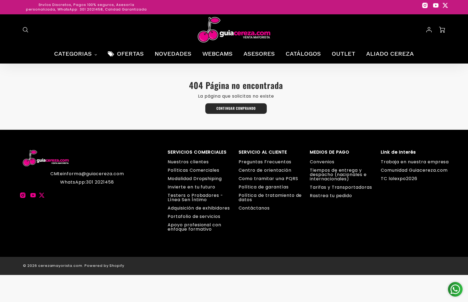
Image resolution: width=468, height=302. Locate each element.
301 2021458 (100, 182)
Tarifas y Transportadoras (341, 187)
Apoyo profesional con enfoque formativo (194, 227)
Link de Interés (398, 152)
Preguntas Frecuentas (265, 162)
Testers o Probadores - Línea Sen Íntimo (195, 197)
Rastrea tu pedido (331, 196)
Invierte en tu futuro (191, 187)
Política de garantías (263, 187)
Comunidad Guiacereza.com (414, 170)
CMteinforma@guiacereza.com (87, 174)
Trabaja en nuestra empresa (415, 162)
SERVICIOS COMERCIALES (197, 152)
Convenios (322, 162)
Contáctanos (254, 208)
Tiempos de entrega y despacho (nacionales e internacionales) (338, 174)
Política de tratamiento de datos (270, 197)
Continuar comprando (236, 108)
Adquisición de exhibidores (199, 208)
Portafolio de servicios (194, 216)
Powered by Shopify (104, 265)
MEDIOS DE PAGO (329, 152)
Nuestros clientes (188, 162)
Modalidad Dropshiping (195, 178)
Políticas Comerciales (193, 170)
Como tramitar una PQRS (268, 178)
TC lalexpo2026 (399, 178)
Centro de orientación (265, 170)
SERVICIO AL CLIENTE (263, 152)
